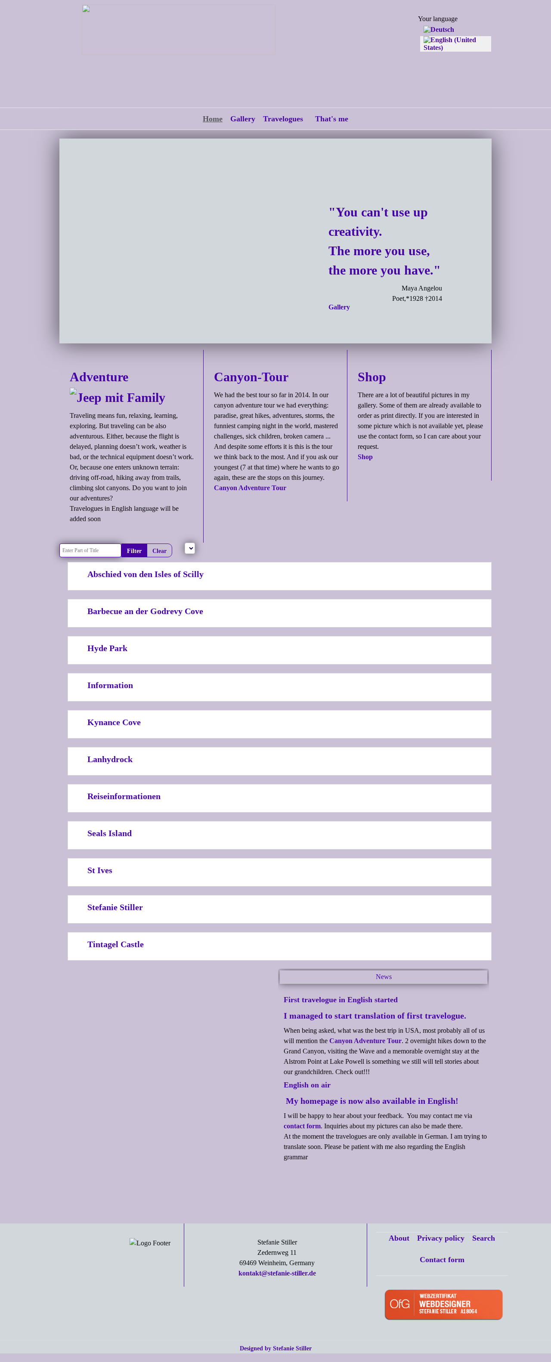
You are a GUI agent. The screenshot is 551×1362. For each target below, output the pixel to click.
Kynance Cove (114, 722)
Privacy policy (440, 1238)
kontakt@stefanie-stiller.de (277, 1273)
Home (213, 118)
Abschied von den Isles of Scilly (145, 574)
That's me (331, 118)
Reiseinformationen (124, 796)
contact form (302, 1126)
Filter (134, 551)
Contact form (442, 1259)
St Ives (99, 870)
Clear (159, 551)
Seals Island (109, 833)
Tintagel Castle (115, 944)
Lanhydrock (110, 759)
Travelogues (283, 118)
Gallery (242, 118)
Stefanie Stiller (115, 907)
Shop (365, 456)
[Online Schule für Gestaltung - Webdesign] (446, 1305)
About (399, 1238)
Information (110, 685)
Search (483, 1238)
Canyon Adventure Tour (250, 487)
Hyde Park (107, 648)
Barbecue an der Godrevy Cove (145, 611)
